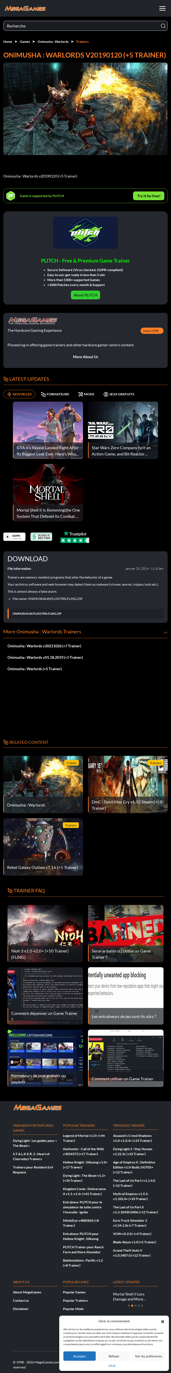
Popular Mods (73, 1309)
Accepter (79, 1356)
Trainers (82, 41)
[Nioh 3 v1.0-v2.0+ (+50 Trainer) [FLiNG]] (45, 933)
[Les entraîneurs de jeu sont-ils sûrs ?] (125, 995)
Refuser (114, 1356)
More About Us (85, 356)
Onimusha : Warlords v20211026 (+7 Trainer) (44, 646)
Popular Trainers (75, 1300)
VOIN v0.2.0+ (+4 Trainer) (132, 1234)
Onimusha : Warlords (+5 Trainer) (35, 668)
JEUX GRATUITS (121, 394)
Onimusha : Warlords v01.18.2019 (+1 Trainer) (45, 657)
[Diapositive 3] (136, 1306)
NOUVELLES (22, 394)
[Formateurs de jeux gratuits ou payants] (45, 1058)
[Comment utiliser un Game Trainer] (125, 1058)
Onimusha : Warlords (53, 41)
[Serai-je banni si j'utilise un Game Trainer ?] (125, 933)
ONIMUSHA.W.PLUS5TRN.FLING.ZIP (37, 613)
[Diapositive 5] (142, 1306)
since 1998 (150, 331)
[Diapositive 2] (132, 1306)
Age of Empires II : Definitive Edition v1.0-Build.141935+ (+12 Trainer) (134, 1167)
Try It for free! (148, 196)
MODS (89, 394)
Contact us (21, 1300)
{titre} (112, 1365)
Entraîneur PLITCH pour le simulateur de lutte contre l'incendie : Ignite (82, 1207)
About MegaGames (27, 1292)
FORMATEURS (58, 394)
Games (25, 41)
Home (7, 41)
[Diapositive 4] (139, 1306)
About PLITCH (85, 295)
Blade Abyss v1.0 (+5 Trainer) (134, 1242)
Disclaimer (21, 1309)
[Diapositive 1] (129, 1306)
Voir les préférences (148, 1356)
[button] (163, 1321)
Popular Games (74, 1292)
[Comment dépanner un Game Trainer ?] (45, 995)
